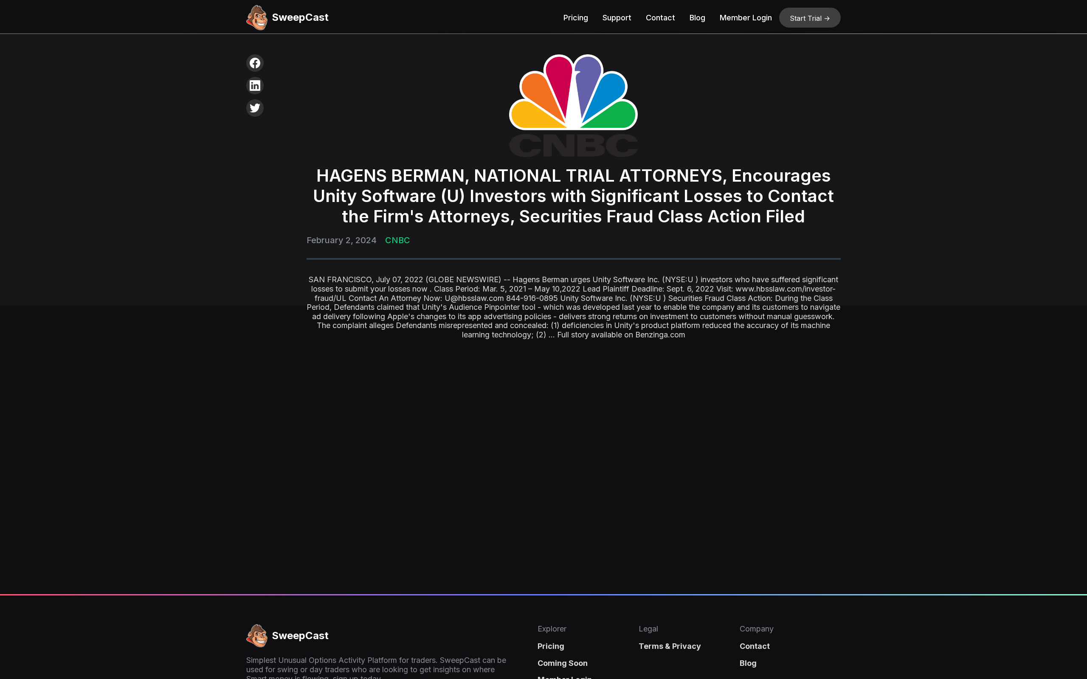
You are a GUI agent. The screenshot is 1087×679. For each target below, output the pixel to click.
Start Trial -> (810, 18)
